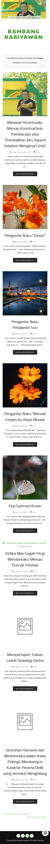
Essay (37, 152)
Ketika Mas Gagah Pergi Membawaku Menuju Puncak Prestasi (25, 559)
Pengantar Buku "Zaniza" (25, 236)
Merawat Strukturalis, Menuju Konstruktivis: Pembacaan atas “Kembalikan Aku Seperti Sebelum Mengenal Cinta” (25, 134)
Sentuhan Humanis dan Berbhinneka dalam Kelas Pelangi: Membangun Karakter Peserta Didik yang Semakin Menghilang (25, 762)
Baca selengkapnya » (25, 174)
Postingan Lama (36, 817)
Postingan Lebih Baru (17, 814)
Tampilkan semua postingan (25, 63)
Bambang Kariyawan (23, 33)
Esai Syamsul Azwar (25, 506)
